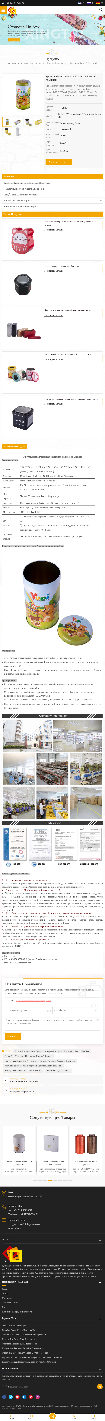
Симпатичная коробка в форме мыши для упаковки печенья (68, 223)
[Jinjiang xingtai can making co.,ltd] (12, 10)
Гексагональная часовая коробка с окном (63, 266)
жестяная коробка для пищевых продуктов (27, 183)
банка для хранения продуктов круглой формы (28, 1056)
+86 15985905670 (28, 1214)
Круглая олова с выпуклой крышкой (52, 1163)
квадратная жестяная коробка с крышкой (22, 1348)
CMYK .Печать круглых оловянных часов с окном (67, 355)
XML (19, 1409)
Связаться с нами (10, 1303)
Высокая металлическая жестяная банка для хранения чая (86, 1163)
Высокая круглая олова (58, 1070)
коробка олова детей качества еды (19, 1330)
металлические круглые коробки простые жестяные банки (33, 1066)
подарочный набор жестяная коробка (24, 188)
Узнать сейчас (57, 162)
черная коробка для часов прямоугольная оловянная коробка (32, 1357)
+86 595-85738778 (14, 3)
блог (4, 1307)
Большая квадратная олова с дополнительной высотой (18, 1163)
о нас (5, 1294)
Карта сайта (8, 1409)
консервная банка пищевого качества (23, 1070)
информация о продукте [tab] (14, 447)
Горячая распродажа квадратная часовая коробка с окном (71, 399)
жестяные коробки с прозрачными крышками (24, 1335)
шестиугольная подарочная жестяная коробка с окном (29, 1362)
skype (18, 1228)
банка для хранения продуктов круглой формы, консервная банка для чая (52, 1051)
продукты (7, 1298)
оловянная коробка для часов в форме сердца (25, 1353)
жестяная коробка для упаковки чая (19, 1344)
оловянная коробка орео (14, 1326)
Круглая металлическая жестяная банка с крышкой (33, 1001)
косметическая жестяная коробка (21, 206)
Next (101, 1154)
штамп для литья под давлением (18, 1339)
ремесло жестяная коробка (18, 200)
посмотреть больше (53, 230)
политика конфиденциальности (17, 1312)
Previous (3, 1154)
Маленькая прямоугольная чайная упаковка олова (67, 310)
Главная (14, 63)
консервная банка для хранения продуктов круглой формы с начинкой (40, 1061)
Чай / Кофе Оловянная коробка (20, 194)
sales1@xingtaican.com (29, 1224)
